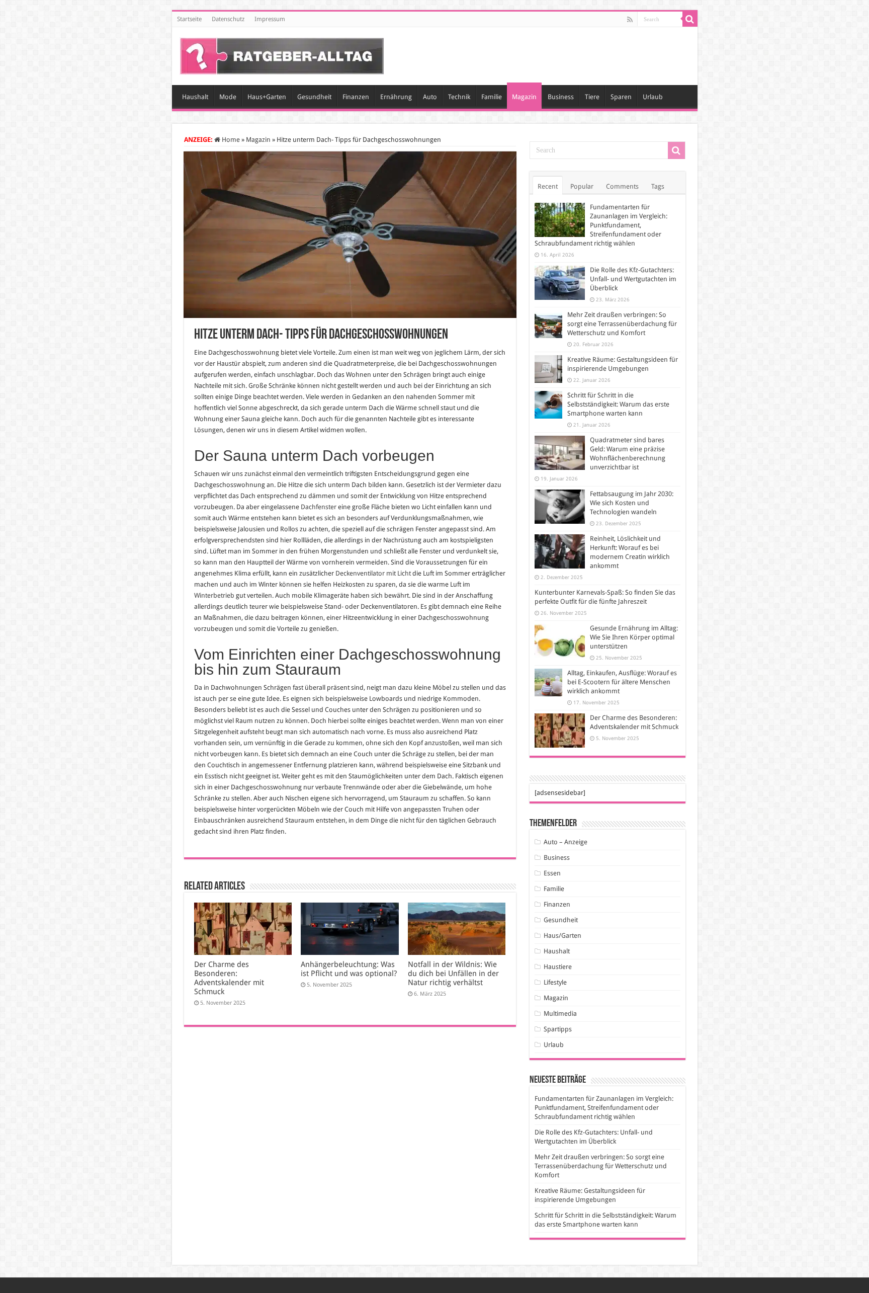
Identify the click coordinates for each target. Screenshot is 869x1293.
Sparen (621, 97)
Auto (430, 97)
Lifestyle (555, 982)
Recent (548, 186)
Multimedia (560, 1013)
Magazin (524, 97)
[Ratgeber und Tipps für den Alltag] (282, 54)
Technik (459, 97)
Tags (657, 186)
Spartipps (558, 1029)
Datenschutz (228, 19)
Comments (622, 186)
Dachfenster (318, 507)
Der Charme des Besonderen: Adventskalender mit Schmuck (229, 978)
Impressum (269, 19)
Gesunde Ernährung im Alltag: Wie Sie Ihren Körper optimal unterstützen (634, 637)
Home (230, 139)
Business (561, 97)
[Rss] (630, 20)
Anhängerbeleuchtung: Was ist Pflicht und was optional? (349, 969)
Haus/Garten (562, 935)
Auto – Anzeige (565, 842)
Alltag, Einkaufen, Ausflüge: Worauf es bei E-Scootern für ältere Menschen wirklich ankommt (622, 682)
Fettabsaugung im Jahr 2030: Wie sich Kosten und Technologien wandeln (631, 503)
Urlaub (653, 97)
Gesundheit (314, 97)
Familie (491, 97)
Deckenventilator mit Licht (373, 573)
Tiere (592, 97)
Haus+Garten (266, 97)
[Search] (690, 19)
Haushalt (195, 97)
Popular (581, 186)
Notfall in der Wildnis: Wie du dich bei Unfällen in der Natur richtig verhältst (453, 973)
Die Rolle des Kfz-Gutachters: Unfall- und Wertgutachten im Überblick (633, 279)
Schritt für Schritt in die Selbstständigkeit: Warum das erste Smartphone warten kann (618, 404)
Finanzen (355, 97)
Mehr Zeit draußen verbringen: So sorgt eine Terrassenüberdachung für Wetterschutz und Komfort (622, 324)
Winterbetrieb (214, 595)
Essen (552, 873)
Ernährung (396, 97)
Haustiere (558, 967)
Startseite (189, 19)
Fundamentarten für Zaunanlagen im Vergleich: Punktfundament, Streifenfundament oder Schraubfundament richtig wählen (601, 225)
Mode (227, 97)
